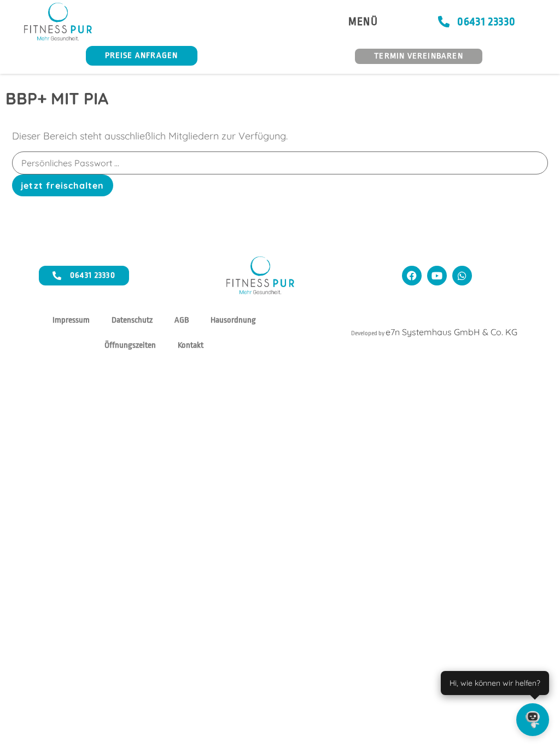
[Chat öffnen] (532, 719)
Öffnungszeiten (130, 345)
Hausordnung (233, 320)
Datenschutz (132, 320)
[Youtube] (437, 275)
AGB (181, 320)
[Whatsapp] (462, 275)
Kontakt (190, 345)
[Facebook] (412, 275)
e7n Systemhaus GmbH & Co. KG (451, 331)
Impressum (71, 320)
